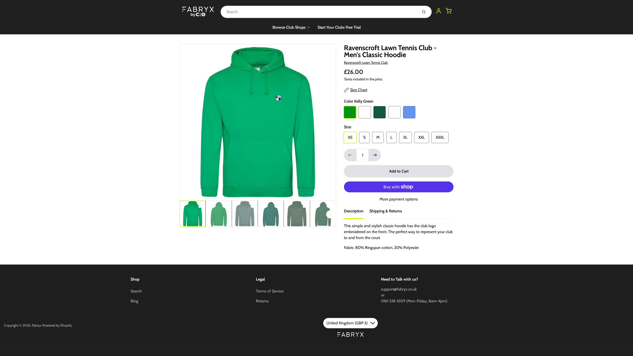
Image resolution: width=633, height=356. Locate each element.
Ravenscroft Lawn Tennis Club (366, 62)
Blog (134, 301)
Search (136, 291)
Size (347, 127)
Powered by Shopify (57, 325)
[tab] (356, 212)
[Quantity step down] (350, 155)
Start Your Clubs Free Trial (339, 27)
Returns (262, 301)
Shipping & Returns (385, 211)
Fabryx (37, 325)
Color (358, 101)
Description (353, 211)
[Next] (330, 214)
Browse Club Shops (289, 27)
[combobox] (319, 12)
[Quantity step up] (375, 155)
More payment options (399, 199)
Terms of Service (270, 291)
